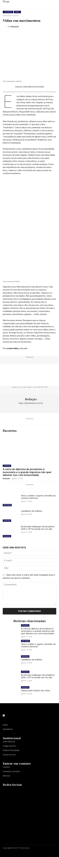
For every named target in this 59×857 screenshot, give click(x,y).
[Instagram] (10, 791)
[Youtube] (26, 791)
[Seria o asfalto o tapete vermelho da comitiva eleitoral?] (11, 500)
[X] (21, 791)
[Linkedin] (15, 791)
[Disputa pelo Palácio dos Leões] (11, 692)
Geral (17, 12)
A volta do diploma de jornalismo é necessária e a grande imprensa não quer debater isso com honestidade (27, 472)
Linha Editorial (9, 741)
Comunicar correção (11, 771)
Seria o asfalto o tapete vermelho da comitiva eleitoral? (38, 496)
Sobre (5, 724)
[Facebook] (5, 791)
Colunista (8, 12)
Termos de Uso (9, 754)
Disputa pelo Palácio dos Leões (35, 690)
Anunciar (6, 775)
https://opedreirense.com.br (31, 403)
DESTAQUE (7, 505)
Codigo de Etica (9, 746)
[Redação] (5, 26)
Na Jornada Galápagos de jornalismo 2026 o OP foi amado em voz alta (38, 527)
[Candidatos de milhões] (11, 516)
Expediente (8, 729)
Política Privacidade (11, 750)
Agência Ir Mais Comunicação (43, 851)
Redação (15, 26)
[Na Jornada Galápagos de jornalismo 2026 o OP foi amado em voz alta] (11, 531)
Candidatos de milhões (31, 511)
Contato (6, 767)
